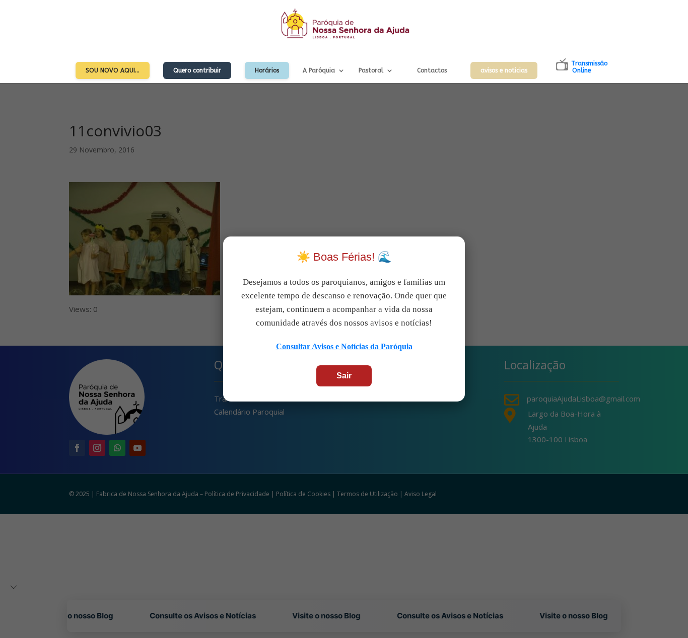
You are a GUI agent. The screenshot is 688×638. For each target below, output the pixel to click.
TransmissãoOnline (589, 67)
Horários (267, 70)
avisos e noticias (503, 70)
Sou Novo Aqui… (113, 70)
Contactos (432, 70)
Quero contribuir (197, 70)
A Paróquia (319, 70)
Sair (344, 375)
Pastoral (371, 70)
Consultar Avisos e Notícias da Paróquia (344, 346)
